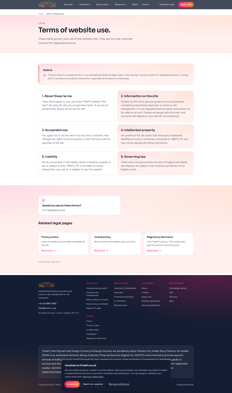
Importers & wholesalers (125, 288)
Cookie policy (92, 330)
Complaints (91, 334)
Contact (145, 4)
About (135, 4)
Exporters (118, 292)
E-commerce (120, 301)
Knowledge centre (177, 288)
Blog (171, 301)
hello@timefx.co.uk (56, 210)
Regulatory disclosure (96, 338)
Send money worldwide (97, 304)
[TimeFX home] (47, 4)
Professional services (124, 297)
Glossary (173, 297)
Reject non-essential (93, 384)
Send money (102, 4)
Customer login (167, 4)
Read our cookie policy (93, 377)
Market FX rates (93, 308)
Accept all (72, 384)
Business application (151, 301)
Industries (84, 4)
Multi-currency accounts (97, 299)
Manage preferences (119, 384)
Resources (120, 4)
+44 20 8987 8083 (47, 303)
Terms (89, 321)
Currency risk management (92, 294)
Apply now (186, 4)
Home (40, 14)
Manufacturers (120, 305)
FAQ (171, 292)
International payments (96, 288)
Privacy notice (92, 325)
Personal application (151, 305)
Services (68, 4)
